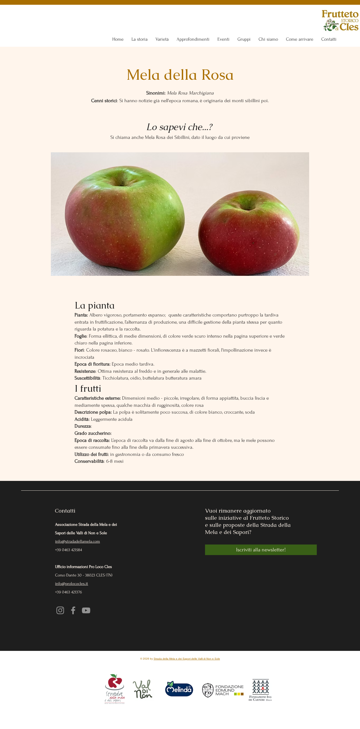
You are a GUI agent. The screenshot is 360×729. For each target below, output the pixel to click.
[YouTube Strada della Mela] (86, 610)
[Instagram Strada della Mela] (60, 610)
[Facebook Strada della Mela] (73, 610)
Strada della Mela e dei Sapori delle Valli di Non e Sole (187, 658)
